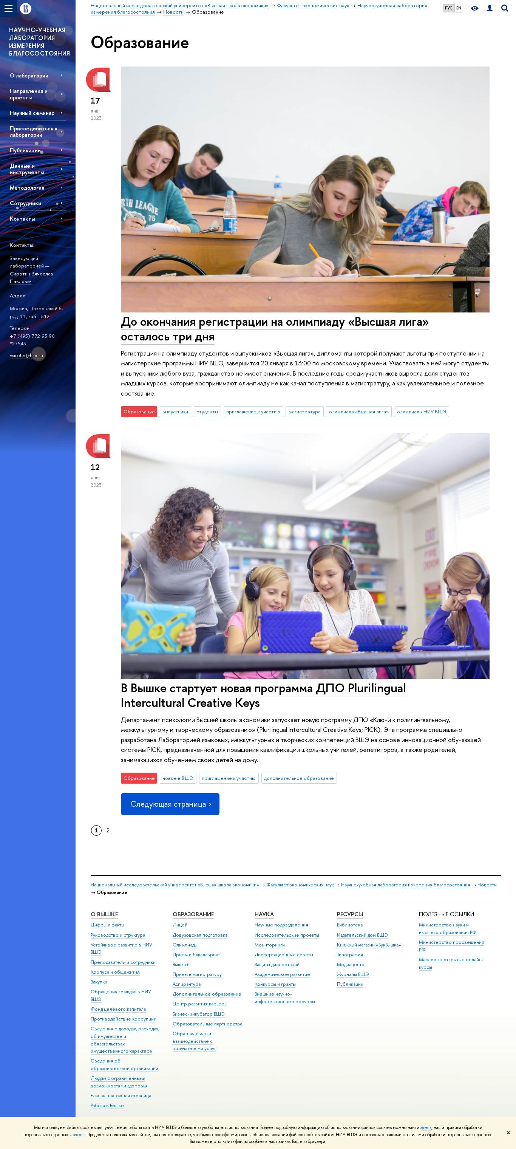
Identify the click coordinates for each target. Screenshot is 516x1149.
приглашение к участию (253, 411)
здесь (425, 1127)
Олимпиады (185, 945)
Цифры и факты (107, 925)
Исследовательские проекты (287, 935)
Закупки (99, 982)
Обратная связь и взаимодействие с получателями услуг (194, 1041)
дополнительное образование (299, 778)
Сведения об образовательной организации (124, 1065)
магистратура (305, 411)
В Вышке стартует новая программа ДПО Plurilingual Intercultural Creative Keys (263, 695)
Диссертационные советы (284, 954)
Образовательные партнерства (207, 1024)
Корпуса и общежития (115, 972)
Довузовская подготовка (200, 935)
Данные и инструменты (27, 169)
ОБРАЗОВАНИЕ (193, 914)
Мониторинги (270, 945)
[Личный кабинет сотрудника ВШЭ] (489, 8)
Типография (350, 954)
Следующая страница (168, 804)
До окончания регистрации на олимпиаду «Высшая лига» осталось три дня (275, 328)
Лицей (180, 925)
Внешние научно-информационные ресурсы (285, 998)
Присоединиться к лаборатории (34, 131)
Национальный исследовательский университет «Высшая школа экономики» (175, 884)
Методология (27, 187)
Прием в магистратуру (197, 974)
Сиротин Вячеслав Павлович (31, 277)
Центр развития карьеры (200, 1004)
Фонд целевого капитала (118, 1009)
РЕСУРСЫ (350, 914)
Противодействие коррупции (123, 1019)
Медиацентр (351, 964)
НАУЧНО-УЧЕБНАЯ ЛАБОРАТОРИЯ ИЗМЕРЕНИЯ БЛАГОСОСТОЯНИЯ (39, 41)
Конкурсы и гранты (275, 984)
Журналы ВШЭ (353, 974)
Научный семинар (32, 112)
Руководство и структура (118, 935)
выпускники (175, 411)
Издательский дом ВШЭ (362, 935)
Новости (487, 884)
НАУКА (264, 914)
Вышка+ (181, 964)
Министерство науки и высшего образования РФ (447, 929)
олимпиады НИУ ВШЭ (421, 411)
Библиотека (350, 925)
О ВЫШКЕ (104, 914)
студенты (207, 411)
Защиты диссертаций (277, 964)
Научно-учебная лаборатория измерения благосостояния (405, 884)
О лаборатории (29, 75)
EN (458, 8)
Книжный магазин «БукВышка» (369, 945)
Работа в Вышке (107, 1105)
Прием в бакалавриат (196, 954)
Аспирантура (187, 984)
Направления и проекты (29, 94)
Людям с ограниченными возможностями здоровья (119, 1082)
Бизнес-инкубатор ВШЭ (199, 1014)
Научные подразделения (281, 925)
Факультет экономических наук (300, 884)
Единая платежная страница (121, 1095)
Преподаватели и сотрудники (123, 962)
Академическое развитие (282, 974)
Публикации (25, 150)
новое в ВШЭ (177, 778)
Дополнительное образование (207, 994)
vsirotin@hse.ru (26, 355)
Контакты (22, 218)
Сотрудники (25, 203)
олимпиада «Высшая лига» (359, 411)
